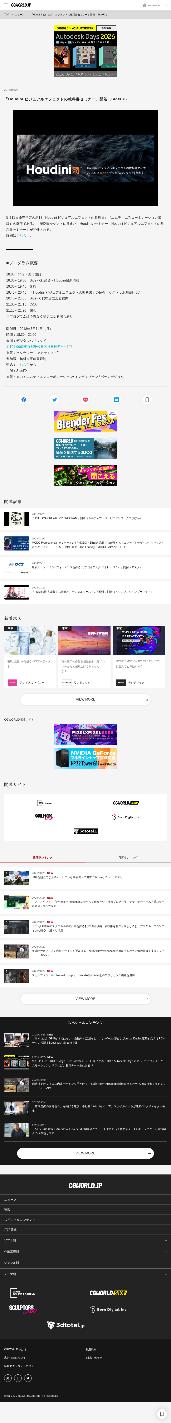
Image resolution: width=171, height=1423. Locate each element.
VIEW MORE (85, 699)
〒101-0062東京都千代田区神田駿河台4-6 (37, 346)
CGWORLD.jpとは (15, 1349)
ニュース (20, 14)
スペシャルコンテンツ (19, 1219)
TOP (6, 14)
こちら (21, 235)
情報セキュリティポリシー (20, 1365)
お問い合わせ (94, 1357)
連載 (7, 1209)
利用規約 (91, 1349)
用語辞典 (10, 1229)
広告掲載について (15, 1357)
